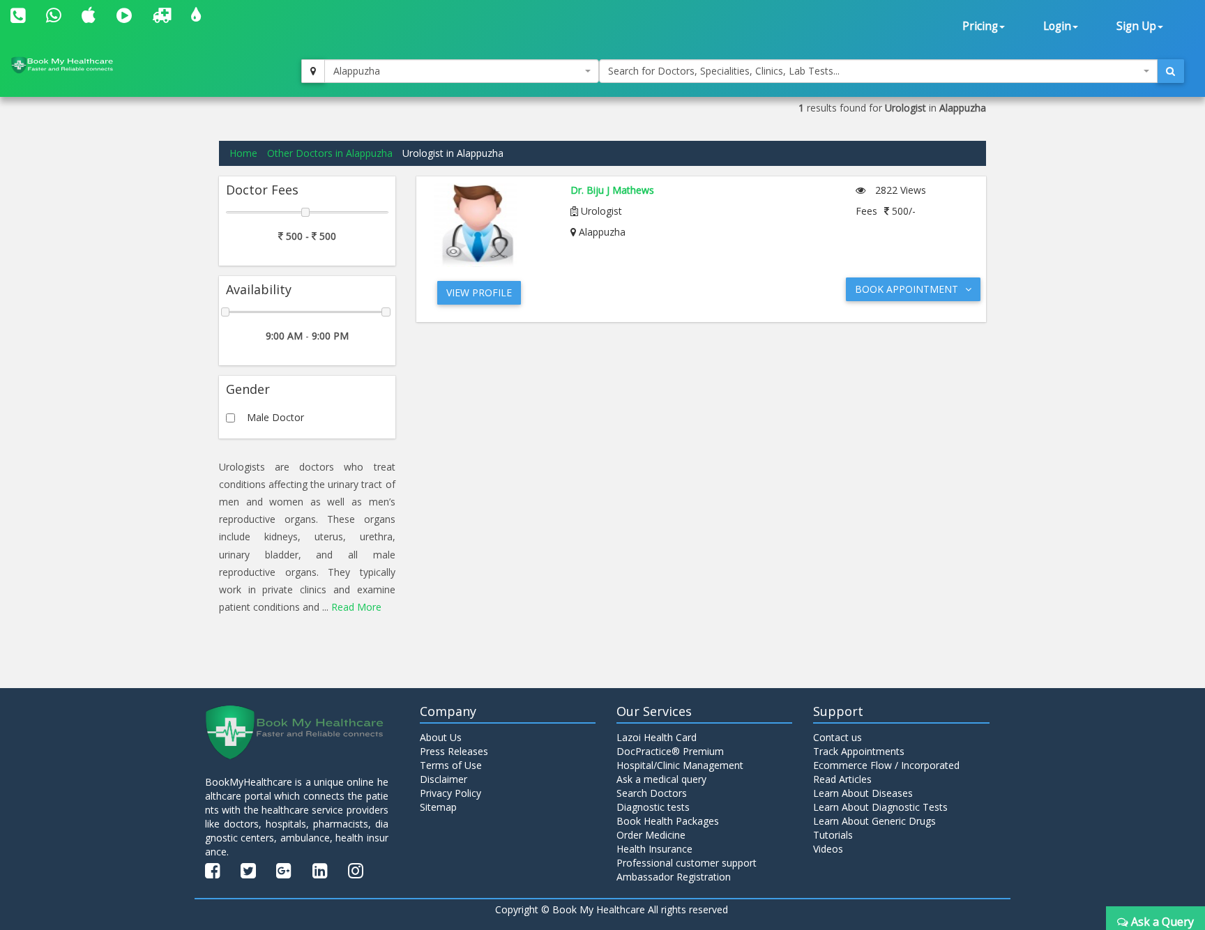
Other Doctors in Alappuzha (330, 153)
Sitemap (438, 807)
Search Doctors (651, 793)
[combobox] (461, 71)
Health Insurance (654, 848)
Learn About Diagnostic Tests (880, 807)
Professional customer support (686, 862)
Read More (356, 606)
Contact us (837, 737)
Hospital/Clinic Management (679, 765)
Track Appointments (858, 751)
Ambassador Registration (673, 876)
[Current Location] (313, 71)
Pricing (980, 26)
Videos (828, 848)
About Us (441, 737)
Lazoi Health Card (656, 737)
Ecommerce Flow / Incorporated (886, 765)
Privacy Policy (450, 793)
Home (243, 153)
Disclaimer (443, 779)
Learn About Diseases (863, 793)
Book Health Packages (667, 821)
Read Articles (842, 779)
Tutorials (833, 834)
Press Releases (454, 751)
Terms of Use (451, 765)
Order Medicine (650, 834)
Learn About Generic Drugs (874, 821)
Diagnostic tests (653, 807)
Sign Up (1136, 26)
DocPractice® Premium (670, 751)
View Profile (479, 292)
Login (1057, 26)
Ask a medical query (661, 779)
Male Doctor (275, 417)
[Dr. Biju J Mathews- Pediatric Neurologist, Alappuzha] (492, 225)
